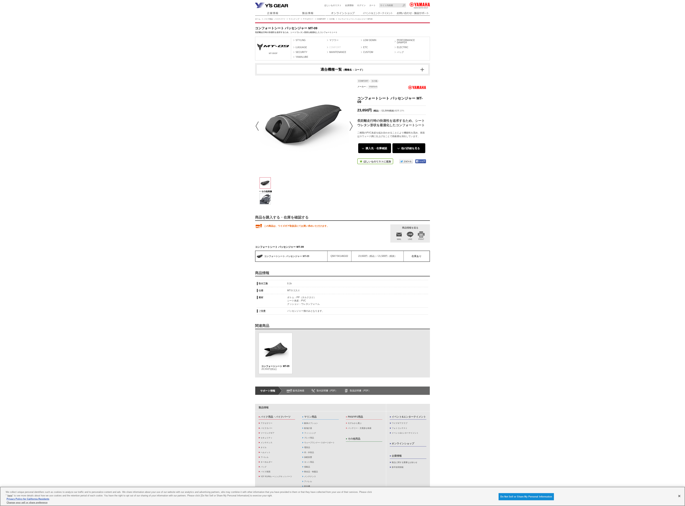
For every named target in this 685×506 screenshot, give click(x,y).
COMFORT (321, 19)
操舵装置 (308, 457)
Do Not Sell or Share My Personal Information (526, 496)
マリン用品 (310, 416)
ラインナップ (294, 19)
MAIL (399, 239)
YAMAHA (372, 86)
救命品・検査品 (311, 472)
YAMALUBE (302, 57)
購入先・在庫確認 (376, 148)
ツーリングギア (267, 433)
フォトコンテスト (399, 428)
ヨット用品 (309, 462)
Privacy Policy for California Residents (28, 499)
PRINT (421, 239)
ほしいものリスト (332, 5)
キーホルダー (266, 462)
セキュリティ (266, 438)
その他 (331, 19)
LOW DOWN (369, 40)
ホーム (257, 19)
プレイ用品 (309, 438)
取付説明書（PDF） (327, 390)
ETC (365, 47)
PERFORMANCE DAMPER (406, 41)
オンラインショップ (403, 443)
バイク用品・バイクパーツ (274, 19)
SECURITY (301, 52)
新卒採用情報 (398, 467)
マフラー (334, 40)
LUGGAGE (301, 47)
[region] (342, 496)
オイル (264, 447)
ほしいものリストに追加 (377, 161)
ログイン (361, 5)
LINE (410, 239)
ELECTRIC (402, 47)
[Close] (679, 496)
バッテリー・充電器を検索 (359, 428)
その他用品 (354, 438)
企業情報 (397, 455)
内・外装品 (309, 452)
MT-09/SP (273, 53)
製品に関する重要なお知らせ (404, 462)
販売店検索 (298, 390)
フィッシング (310, 433)
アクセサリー (308, 19)
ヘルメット (265, 452)
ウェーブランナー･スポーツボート (319, 442)
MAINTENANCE (337, 52)
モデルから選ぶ (355, 423)
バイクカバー (266, 428)
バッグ (400, 52)
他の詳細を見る (410, 148)
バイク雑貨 (265, 472)
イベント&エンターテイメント (409, 416)
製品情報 (264, 407)
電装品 (307, 447)
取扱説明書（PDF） (360, 390)
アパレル (264, 457)
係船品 (307, 467)
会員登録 (349, 5)
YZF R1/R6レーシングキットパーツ (276, 476)
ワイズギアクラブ (399, 423)
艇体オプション (311, 423)
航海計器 (308, 428)
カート (372, 5)
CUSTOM (368, 52)
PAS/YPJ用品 (355, 416)
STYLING (301, 40)
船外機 (307, 486)
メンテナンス (266, 442)
